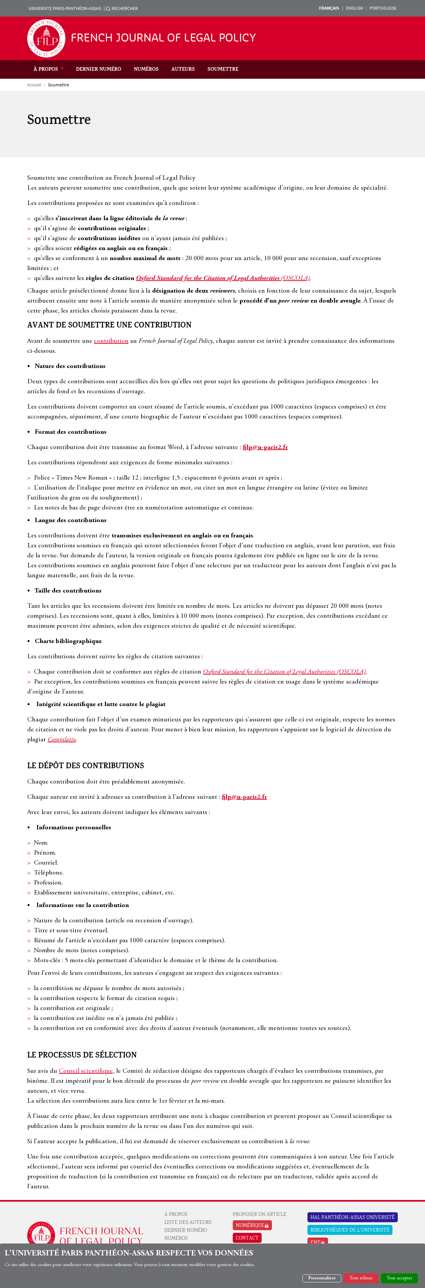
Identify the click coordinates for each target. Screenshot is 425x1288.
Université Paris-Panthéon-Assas (65, 8)
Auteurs (183, 69)
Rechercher (125, 8)
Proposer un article (260, 1215)
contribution (111, 341)
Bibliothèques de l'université (349, 1230)
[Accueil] (49, 38)
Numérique (250, 1226)
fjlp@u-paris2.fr (265, 447)
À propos (46, 69)
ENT (315, 1243)
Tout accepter (399, 1278)
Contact (247, 1238)
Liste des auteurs (188, 1223)
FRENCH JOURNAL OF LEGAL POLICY (163, 38)
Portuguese (383, 8)
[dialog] (212, 1265)
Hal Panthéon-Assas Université (352, 1218)
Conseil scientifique (86, 1071)
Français (329, 8)
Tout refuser (361, 1278)
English (354, 8)
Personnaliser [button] (322, 1278)
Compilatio (61, 739)
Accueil (34, 85)
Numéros (146, 69)
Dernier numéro (98, 69)
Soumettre (223, 69)
